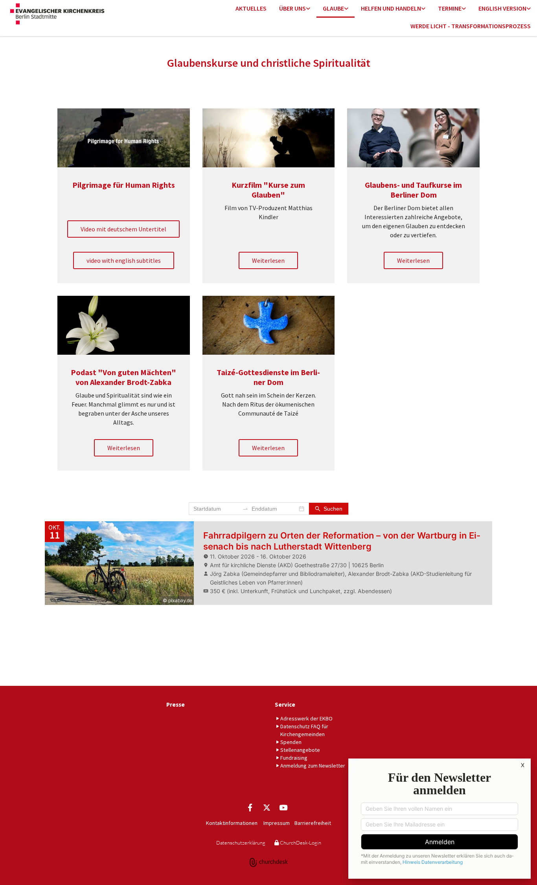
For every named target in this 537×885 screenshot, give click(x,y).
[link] (294, 9)
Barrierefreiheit (312, 822)
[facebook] (250, 807)
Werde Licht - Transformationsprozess (470, 26)
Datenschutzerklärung (240, 842)
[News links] (529, 9)
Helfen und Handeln (391, 8)
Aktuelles (251, 8)
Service (285, 704)
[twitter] (266, 807)
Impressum (276, 822)
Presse (175, 704)
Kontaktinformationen (231, 822)
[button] (123, 229)
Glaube (333, 8)
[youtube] (283, 807)
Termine (450, 8)
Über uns (292, 8)
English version (502, 8)
